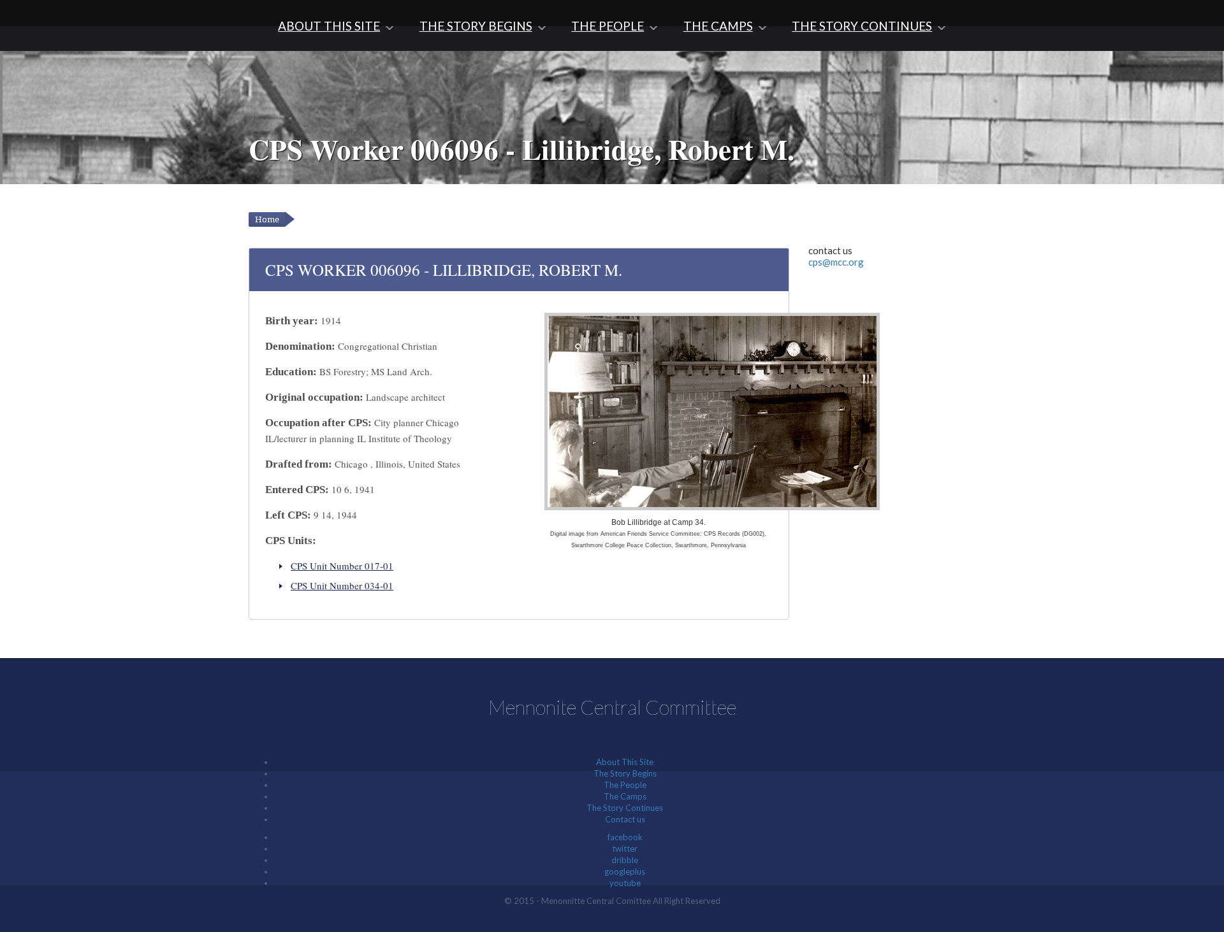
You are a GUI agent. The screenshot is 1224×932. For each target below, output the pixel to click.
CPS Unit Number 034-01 (342, 585)
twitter (625, 848)
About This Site (329, 25)
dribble (624, 860)
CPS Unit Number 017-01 (342, 565)
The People (607, 25)
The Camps (718, 25)
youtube (625, 883)
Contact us (625, 819)
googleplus (624, 871)
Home (267, 219)
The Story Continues (862, 25)
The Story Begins (475, 25)
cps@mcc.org (836, 262)
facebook (625, 837)
